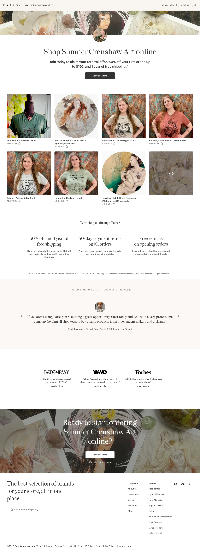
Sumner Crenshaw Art (118, 274)
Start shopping (100, 75)
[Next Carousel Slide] (178, 316)
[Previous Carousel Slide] (21, 316)
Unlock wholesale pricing (25, 509)
